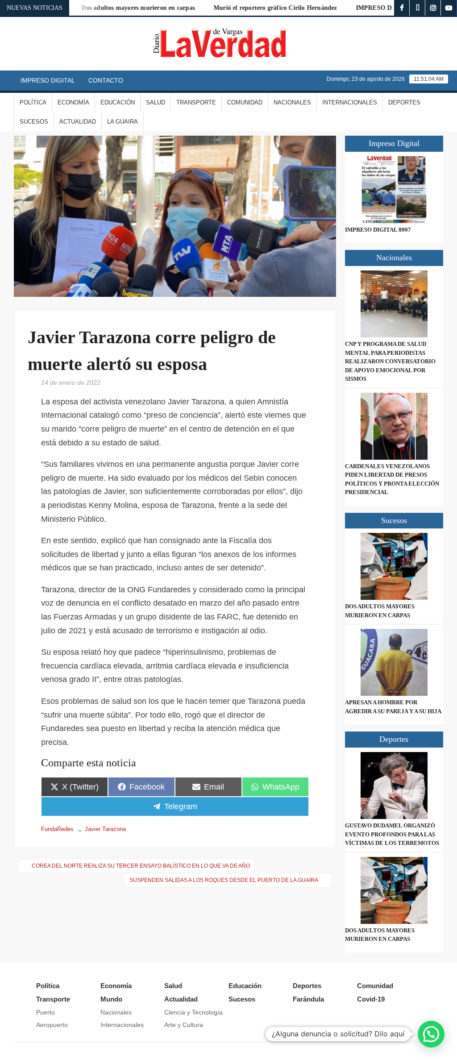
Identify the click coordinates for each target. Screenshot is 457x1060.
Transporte (196, 102)
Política (33, 102)
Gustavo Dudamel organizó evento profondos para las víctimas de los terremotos (392, 834)
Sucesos (34, 121)
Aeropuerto (52, 1024)
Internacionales (349, 102)
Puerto (45, 1012)
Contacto (105, 80)
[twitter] (417, 8)
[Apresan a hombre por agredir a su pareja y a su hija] (394, 662)
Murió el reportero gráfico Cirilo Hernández (258, 7)
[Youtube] (449, 8)
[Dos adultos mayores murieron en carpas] (394, 566)
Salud (155, 102)
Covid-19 (371, 999)
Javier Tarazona (105, 829)
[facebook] (402, 8)
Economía (73, 102)
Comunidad (244, 102)
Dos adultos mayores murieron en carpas (121, 7)
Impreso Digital (48, 80)
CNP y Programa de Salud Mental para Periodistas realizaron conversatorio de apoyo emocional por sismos (390, 361)
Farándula (308, 999)
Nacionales (292, 102)
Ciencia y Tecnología (193, 1012)
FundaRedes (57, 829)
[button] (431, 1034)
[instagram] (433, 8)
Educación (117, 102)
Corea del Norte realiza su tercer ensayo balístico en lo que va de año (141, 866)
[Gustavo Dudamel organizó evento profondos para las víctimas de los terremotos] (394, 785)
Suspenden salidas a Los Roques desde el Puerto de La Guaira (223, 880)
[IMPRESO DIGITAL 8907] (394, 189)
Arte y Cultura (183, 1024)
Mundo (111, 999)
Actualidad (77, 121)
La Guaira (122, 121)
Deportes (404, 102)
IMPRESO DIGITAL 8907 (375, 7)
